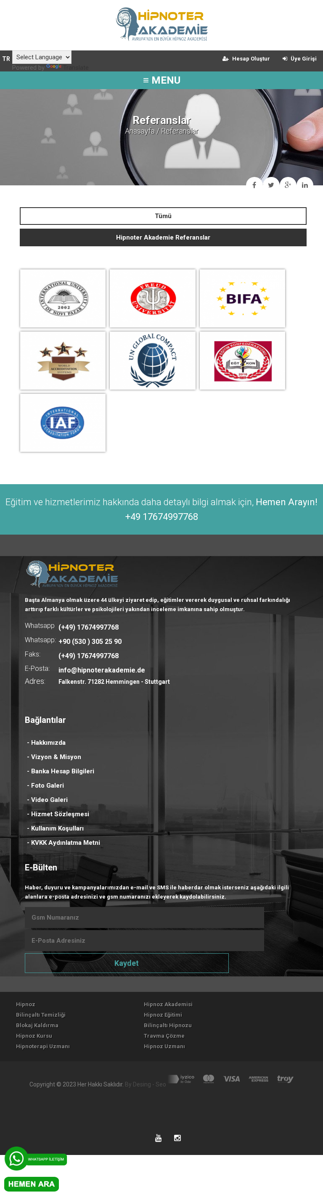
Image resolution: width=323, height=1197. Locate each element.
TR (6, 58)
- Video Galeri (47, 800)
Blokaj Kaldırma (37, 1025)
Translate (76, 67)
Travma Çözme (164, 1036)
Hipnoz (25, 1004)
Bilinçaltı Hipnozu (168, 1025)
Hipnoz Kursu (34, 1036)
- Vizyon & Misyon (54, 757)
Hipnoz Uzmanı (164, 1046)
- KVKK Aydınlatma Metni (63, 842)
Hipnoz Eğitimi (163, 1015)
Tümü (163, 216)
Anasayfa (140, 131)
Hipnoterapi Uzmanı (43, 1046)
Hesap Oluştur (250, 58)
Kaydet (126, 963)
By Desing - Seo (145, 1084)
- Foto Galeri (45, 785)
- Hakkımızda (46, 742)
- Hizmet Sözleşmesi (58, 814)
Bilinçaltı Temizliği (41, 1015)
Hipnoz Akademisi (168, 1004)
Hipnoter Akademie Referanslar (163, 237)
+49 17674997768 (161, 516)
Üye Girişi (303, 58)
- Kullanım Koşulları (55, 828)
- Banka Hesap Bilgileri (60, 771)
